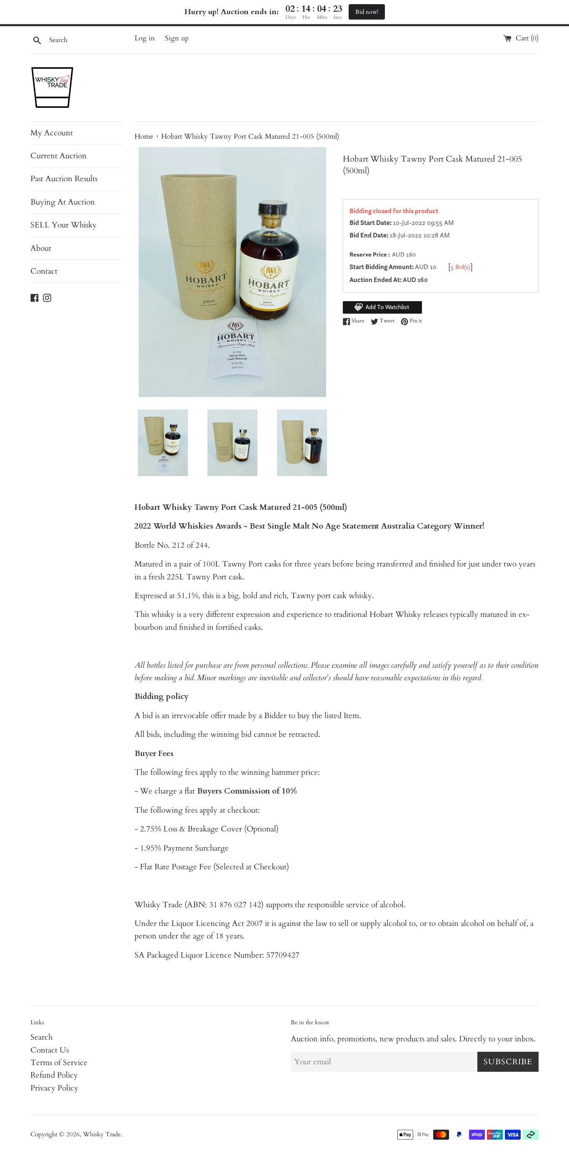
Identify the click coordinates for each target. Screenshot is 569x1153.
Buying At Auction (62, 202)
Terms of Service (58, 1062)
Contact (43, 271)
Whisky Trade (102, 1134)
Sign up (177, 38)
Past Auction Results (63, 178)
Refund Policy (54, 1075)
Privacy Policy (54, 1088)
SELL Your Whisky (63, 225)
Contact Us (49, 1050)
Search (41, 1037)
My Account (51, 132)
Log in (145, 38)
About (40, 248)
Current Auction (58, 155)
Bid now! (366, 12)
